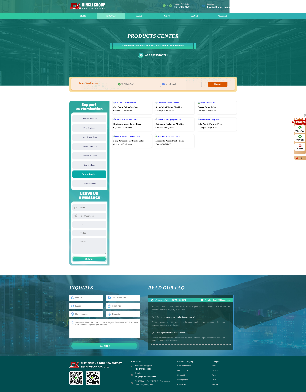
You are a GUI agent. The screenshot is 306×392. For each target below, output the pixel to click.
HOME (83, 16)
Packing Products (89, 174)
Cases (214, 375)
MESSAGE (222, 16)
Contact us (136, 361)
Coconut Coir (182, 375)
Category (216, 361)
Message (215, 384)
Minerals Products (89, 156)
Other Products (89, 183)
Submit (217, 84)
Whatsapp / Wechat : (170, 300)
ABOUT (194, 16)
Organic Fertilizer (89, 137)
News (214, 380)
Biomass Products (89, 119)
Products (215, 370)
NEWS (167, 16)
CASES (139, 16)
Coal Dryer (181, 384)
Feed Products (89, 128)
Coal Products (89, 165)
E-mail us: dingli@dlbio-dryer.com (218, 300)
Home (214, 366)
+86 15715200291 (156, 55)
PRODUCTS (111, 16)
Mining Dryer (182, 380)
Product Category (185, 361)
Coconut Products (89, 146)
